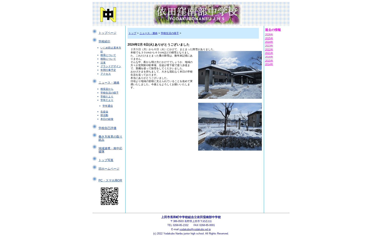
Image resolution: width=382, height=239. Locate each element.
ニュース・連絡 (108, 82)
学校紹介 (104, 41)
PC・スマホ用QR (110, 180)
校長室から (106, 88)
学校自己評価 (107, 128)
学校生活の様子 (109, 92)
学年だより (106, 100)
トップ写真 (105, 160)
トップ (132, 33)
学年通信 (107, 105)
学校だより (106, 96)
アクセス (105, 73)
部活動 (104, 115)
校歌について (108, 58)
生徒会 (104, 111)
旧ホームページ (108, 168)
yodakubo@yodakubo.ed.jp (195, 229)
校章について (108, 55)
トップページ (107, 32)
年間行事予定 (108, 70)
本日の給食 (106, 119)
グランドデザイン (110, 66)
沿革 (103, 62)
